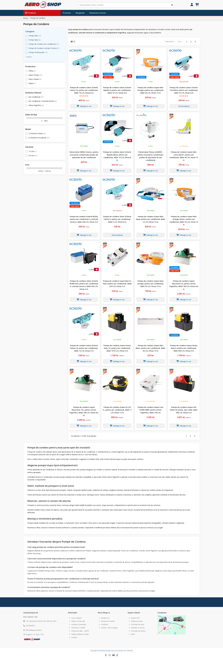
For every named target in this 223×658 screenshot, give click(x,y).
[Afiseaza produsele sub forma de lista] (74, 41)
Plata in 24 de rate (78, 621)
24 (179, 41)
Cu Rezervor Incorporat (39, 138)
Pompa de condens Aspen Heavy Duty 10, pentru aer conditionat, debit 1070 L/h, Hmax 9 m (117, 348)
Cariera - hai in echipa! (109, 628)
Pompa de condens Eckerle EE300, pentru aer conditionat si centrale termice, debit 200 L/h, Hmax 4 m (84, 219)
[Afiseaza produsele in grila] (72, 41)
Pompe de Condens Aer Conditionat (44, 44)
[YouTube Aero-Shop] (113, 655)
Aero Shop (106, 651)
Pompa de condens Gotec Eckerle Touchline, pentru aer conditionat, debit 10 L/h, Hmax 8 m (184, 90)
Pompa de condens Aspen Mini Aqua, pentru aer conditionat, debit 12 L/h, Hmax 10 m (150, 219)
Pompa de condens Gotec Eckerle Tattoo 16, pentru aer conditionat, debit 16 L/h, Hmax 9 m (84, 348)
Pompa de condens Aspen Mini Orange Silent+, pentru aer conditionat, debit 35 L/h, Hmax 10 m (183, 220)
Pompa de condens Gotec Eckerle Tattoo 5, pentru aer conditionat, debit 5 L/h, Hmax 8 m (117, 219)
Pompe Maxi (35, 40)
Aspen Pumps (35, 75)
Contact (74, 637)
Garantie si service (138, 628)
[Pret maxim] (62, 168)
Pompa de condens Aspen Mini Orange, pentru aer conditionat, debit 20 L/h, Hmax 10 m (150, 90)
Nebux (32, 83)
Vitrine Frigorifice (36, 105)
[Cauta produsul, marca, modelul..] (172, 5)
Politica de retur (137, 621)
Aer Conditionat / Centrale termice (43, 101)
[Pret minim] (27, 168)
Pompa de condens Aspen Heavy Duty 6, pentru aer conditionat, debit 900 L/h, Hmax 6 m (183, 348)
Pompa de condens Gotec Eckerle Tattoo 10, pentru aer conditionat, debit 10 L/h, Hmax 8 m (84, 90)
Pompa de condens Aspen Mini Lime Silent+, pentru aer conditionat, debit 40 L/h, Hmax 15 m (183, 156)
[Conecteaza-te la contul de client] (192, 5)
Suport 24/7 (135, 618)
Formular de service (138, 631)
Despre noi (105, 618)
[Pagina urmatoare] (195, 41)
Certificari (104, 624)
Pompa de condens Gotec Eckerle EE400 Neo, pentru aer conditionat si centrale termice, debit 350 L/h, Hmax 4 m (84, 285)
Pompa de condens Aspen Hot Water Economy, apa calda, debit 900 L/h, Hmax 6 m (183, 410)
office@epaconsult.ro (34, 630)
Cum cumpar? (76, 618)
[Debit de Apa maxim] (62, 118)
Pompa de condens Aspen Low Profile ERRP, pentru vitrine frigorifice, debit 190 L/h (150, 410)
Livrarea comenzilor (78, 624)
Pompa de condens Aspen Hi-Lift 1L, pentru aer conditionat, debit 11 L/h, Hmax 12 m (117, 410)
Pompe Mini (35, 36)
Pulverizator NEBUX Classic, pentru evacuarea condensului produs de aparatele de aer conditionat (83, 155)
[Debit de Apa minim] (27, 118)
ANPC (133, 634)
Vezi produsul (183, 106)
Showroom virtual (107, 621)
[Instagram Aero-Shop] (109, 655)
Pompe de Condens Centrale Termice (44, 48)
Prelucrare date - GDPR (80, 631)
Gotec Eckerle (35, 79)
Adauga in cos (85, 106)
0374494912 (30, 625)
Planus (32, 71)
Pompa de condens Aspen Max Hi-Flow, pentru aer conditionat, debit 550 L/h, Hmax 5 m (117, 284)
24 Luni (33, 155)
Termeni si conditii (78, 628)
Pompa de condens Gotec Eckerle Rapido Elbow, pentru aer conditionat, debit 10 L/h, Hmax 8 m (117, 156)
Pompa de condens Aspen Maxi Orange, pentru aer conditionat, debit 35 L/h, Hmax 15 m (150, 284)
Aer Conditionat (36, 97)
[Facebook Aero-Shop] (105, 655)
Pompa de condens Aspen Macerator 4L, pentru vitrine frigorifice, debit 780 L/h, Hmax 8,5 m (183, 285)
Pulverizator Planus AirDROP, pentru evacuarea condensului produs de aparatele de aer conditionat (150, 156)
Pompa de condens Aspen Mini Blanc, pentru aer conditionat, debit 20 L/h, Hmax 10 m (150, 348)
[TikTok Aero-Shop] (117, 655)
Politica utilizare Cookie (80, 634)
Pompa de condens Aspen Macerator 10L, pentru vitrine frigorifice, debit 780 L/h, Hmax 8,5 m (83, 411)
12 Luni (32, 151)
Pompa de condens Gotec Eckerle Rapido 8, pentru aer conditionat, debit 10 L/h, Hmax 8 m (117, 90)
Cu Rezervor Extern (37, 133)
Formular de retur (137, 624)
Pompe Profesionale (38, 52)
